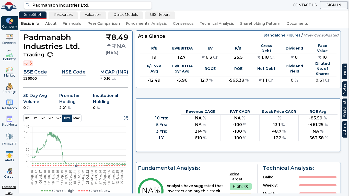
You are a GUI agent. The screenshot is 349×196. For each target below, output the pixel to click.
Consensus (183, 23)
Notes (344, 88)
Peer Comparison (103, 23)
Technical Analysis (217, 23)
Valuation (93, 14)
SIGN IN (334, 5)
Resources (63, 14)
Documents (297, 23)
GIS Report (160, 14)
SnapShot (32, 14)
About (50, 23)
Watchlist (344, 109)
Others (344, 129)
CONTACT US (305, 5)
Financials (72, 23)
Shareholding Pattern (260, 23)
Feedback (9, 187)
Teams (344, 71)
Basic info (30, 23)
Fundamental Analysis (146, 23)
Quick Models (125, 14)
